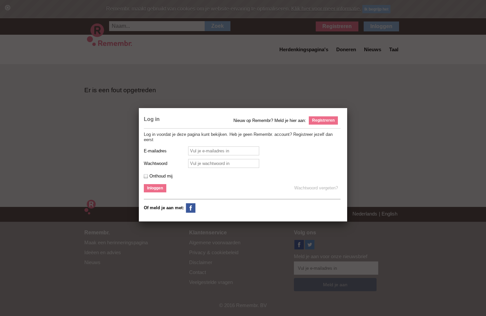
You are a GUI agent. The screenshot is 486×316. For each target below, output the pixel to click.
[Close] (348, 108)
